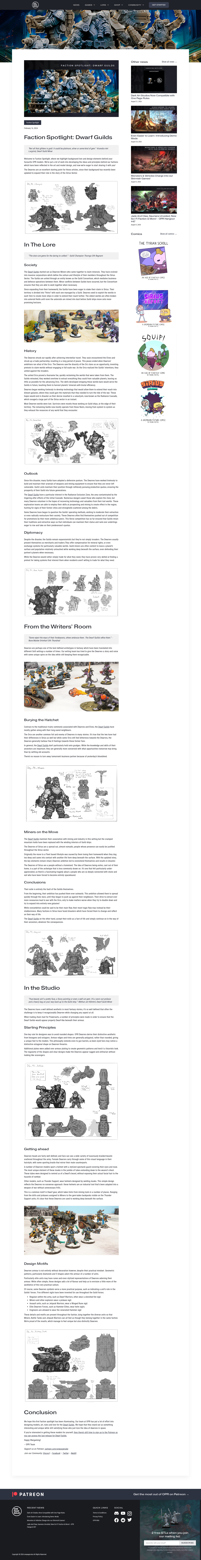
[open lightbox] (71, 88)
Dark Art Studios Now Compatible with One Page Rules (46, 1513)
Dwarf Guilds (33, 272)
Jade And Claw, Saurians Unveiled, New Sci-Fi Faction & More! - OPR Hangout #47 (50, 1525)
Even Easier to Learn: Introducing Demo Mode (43, 1517)
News (76, 5)
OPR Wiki (96, 1520)
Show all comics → (168, 234)
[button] (90, 5)
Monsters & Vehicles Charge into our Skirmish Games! (46, 1520)
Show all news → (169, 61)
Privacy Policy (98, 1517)
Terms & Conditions (100, 1513)
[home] (35, 5)
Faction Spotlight (32, 122)
